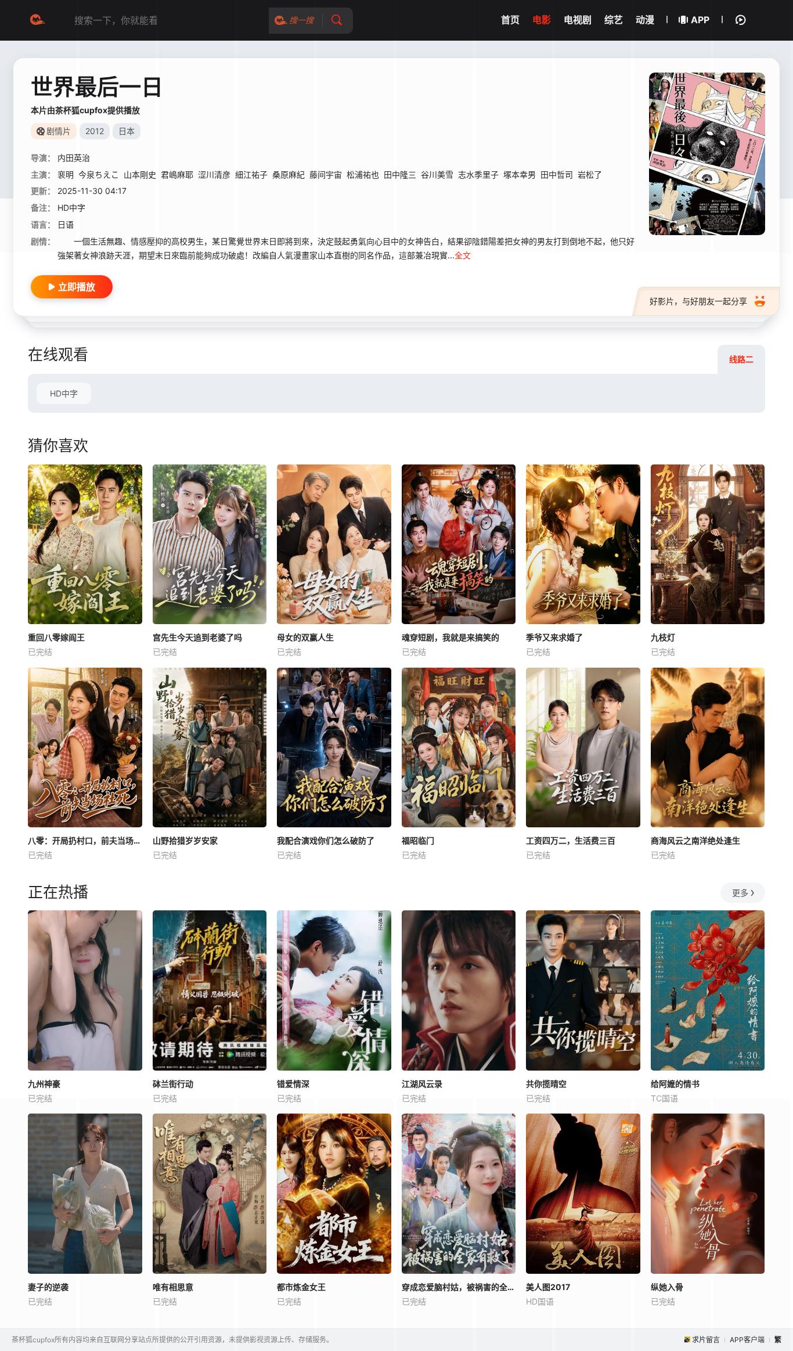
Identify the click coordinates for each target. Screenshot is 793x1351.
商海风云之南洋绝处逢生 (695, 840)
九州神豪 (44, 1084)
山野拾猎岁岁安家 (185, 840)
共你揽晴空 (546, 1084)
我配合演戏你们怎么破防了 (325, 840)
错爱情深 (293, 1084)
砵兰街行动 (173, 1084)
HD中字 (64, 393)
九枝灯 (663, 637)
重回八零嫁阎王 (56, 637)
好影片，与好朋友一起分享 (698, 301)
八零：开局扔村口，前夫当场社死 (85, 840)
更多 (740, 893)
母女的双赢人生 (305, 637)
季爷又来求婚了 (554, 637)
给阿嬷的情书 (675, 1084)
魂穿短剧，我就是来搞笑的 (450, 637)
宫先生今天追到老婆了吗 (197, 637)
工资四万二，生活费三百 (570, 840)
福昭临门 (418, 840)
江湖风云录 (422, 1084)
